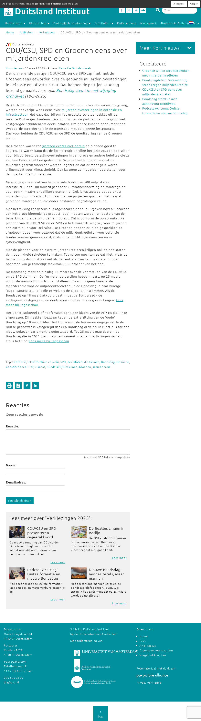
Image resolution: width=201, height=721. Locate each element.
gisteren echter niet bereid (63, 146)
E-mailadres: (16, 482)
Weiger (194, 3)
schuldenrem (102, 367)
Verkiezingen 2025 (68, 518)
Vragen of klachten (153, 655)
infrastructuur (37, 362)
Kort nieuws (46, 32)
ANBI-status (148, 645)
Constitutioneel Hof (19, 367)
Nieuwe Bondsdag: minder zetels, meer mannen (106, 573)
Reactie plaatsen (19, 500)
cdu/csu (53, 362)
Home (10, 32)
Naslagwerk (148, 23)
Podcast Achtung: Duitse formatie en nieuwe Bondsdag (43, 573)
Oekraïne (122, 362)
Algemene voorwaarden (156, 650)
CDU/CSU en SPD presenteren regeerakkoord (41, 532)
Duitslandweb (126, 23)
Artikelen (26, 32)
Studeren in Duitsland (176, 23)
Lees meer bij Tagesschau (49, 341)
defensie (20, 362)
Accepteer (179, 3)
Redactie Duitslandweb (75, 68)
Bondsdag (108, 362)
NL (195, 23)
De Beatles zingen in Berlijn (106, 530)
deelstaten (75, 362)
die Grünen (92, 362)
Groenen (85, 367)
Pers (143, 641)
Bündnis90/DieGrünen (62, 367)
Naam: (11, 465)
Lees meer (57, 562)
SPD (63, 362)
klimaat (40, 367)
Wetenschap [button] (38, 23)
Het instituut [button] (14, 23)
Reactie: (12, 426)
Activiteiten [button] (102, 23)
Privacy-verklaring (149, 682)
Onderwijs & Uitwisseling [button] (71, 23)
